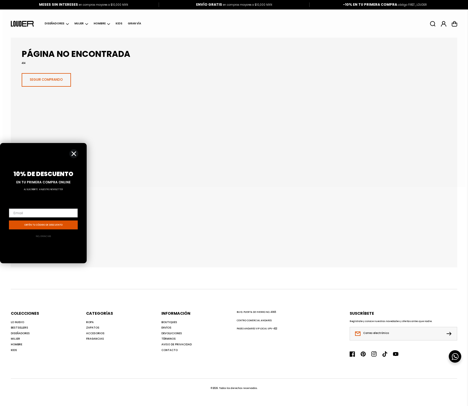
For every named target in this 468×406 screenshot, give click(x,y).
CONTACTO (169, 350)
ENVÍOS (166, 327)
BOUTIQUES (169, 322)
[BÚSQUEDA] (432, 23)
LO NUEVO (17, 322)
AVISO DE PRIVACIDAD (176, 344)
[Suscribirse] (450, 333)
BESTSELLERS (19, 327)
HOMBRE (100, 23)
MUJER (79, 23)
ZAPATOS (92, 327)
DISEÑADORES (54, 23)
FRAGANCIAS (95, 338)
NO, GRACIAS (43, 236)
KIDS (14, 350)
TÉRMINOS (168, 338)
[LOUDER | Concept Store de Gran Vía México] (22, 23)
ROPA (90, 322)
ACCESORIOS (95, 333)
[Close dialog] (74, 153)
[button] (57, 24)
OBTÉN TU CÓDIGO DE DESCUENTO (43, 224)
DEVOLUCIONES (171, 333)
